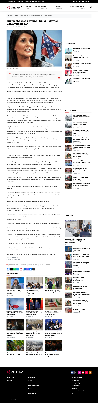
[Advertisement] (78, 30)
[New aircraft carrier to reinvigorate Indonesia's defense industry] (68, 279)
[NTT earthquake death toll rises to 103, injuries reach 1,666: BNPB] (68, 178)
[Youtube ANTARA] (83, 1)
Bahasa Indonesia (11, 1)
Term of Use (75, 380)
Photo (77, 6)
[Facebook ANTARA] (73, 1)
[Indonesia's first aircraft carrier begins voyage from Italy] (68, 170)
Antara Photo (41, 1)
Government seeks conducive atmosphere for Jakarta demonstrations (81, 286)
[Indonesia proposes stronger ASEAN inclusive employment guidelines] (68, 272)
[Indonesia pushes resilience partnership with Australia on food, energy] (68, 249)
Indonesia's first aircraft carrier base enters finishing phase (81, 116)
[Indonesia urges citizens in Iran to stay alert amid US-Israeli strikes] (34, 324)
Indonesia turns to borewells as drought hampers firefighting (81, 309)
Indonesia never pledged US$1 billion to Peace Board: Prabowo (15, 333)
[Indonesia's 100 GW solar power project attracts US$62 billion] (68, 163)
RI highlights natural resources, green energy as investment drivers (34, 354)
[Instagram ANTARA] (79, 1)
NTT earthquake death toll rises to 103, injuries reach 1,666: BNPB (81, 177)
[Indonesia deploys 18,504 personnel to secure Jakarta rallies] (68, 132)
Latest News (20, 1)
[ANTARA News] (13, 7)
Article (71, 6)
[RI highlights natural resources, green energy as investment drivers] (34, 345)
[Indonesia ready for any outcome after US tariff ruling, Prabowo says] (53, 345)
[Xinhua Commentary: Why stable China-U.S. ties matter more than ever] (15, 304)
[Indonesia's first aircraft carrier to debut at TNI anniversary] (68, 125)
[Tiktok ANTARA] (86, 1)
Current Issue (28, 7)
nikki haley (23, 264)
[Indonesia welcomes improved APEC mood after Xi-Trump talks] (34, 283)
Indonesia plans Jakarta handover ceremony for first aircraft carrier (81, 154)
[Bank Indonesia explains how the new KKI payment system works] (68, 147)
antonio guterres (44, 264)
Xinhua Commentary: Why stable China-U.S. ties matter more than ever (15, 312)
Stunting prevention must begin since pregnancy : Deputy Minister (80, 72)
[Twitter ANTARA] (77, 1)
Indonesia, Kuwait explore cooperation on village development (75, 240)
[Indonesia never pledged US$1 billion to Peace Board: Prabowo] (15, 324)
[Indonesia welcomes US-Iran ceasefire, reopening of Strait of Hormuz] (53, 304)
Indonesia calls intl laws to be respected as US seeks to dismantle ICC (15, 292)
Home (22, 6)
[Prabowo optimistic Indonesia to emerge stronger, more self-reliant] (68, 80)
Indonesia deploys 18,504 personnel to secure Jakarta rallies (81, 132)
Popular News (27, 1)
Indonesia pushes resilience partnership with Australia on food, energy (81, 248)
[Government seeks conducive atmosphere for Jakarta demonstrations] (68, 287)
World (37, 6)
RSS (73, 393)
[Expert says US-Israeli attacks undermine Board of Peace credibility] (53, 324)
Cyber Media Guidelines (79, 391)
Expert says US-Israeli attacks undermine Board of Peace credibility (53, 333)
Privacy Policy (76, 383)
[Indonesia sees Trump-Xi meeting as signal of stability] (53, 283)
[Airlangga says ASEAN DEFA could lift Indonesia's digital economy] (68, 256)
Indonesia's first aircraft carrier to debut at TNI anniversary (80, 124)
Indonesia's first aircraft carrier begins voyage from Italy (81, 170)
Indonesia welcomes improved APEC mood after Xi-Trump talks (34, 292)
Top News (34, 1)
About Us (74, 388)
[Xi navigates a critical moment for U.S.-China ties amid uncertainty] (34, 304)
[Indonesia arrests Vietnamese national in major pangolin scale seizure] (68, 186)
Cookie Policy (76, 385)
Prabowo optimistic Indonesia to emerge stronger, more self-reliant (81, 80)
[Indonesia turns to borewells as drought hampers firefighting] (68, 310)
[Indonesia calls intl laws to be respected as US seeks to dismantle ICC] (15, 283)
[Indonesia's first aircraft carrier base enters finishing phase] (68, 117)
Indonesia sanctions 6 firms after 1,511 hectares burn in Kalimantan (81, 139)
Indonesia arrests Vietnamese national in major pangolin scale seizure (81, 185)
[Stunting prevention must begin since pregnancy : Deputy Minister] (68, 73)
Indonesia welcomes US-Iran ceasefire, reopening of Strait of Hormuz (53, 312)
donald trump (13, 264)
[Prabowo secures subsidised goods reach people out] (68, 50)
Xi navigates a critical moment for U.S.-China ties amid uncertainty (34, 312)
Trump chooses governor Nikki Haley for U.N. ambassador (36, 15)
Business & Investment (44, 7)
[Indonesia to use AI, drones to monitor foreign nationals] (68, 65)
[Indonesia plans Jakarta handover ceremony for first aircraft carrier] (68, 155)
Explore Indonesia (59, 7)
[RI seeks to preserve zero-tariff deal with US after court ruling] (15, 345)
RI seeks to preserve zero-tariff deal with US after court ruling (14, 354)
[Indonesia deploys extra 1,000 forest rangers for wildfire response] (68, 264)
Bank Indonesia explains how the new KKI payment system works (81, 147)
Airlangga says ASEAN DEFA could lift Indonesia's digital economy (81, 256)
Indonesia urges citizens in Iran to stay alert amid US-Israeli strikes (34, 333)
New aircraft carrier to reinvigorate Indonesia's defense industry (80, 279)
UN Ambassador (33, 264)
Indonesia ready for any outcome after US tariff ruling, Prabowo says (52, 354)
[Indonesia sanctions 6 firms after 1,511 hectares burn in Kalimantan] (68, 140)
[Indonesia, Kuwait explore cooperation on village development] (78, 228)
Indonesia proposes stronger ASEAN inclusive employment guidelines (81, 271)
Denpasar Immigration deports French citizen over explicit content (82, 57)
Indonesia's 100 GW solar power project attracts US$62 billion (81, 162)
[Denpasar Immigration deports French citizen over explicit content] (68, 58)
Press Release (82, 7)
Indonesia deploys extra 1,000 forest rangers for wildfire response (81, 264)
